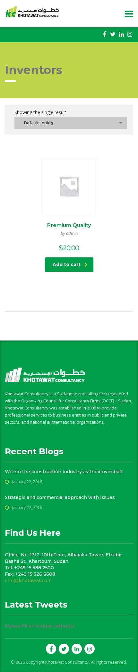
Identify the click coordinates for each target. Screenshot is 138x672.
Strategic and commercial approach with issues (60, 497)
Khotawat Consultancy (67, 662)
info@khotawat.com (28, 580)
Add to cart (67, 264)
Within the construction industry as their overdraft (64, 472)
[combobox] (70, 123)
